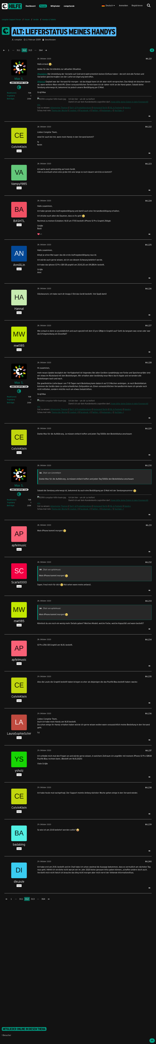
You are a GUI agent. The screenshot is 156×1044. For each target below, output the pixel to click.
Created (72, 110)
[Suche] (148, 5)
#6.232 (148, 562)
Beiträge (10, 99)
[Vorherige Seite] (4, 50)
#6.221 (149, 58)
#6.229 (148, 428)
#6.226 (148, 288)
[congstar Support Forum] (12, 5)
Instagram (106, 110)
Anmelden (123, 5)
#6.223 (148, 163)
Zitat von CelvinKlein (52, 472)
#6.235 (148, 676)
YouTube (118, 110)
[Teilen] (152, 50)
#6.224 (148, 200)
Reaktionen (11, 93)
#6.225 (148, 244)
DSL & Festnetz (115, 107)
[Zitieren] (149, 116)
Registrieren (137, 5)
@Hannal (41, 81)
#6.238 (148, 787)
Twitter (95, 110)
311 (18, 50)
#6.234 (148, 639)
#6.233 (148, 601)
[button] (108, 5)
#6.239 (148, 824)
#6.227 (148, 325)
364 (41, 50)
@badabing (42, 74)
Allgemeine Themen (59, 107)
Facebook (84, 110)
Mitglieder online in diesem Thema (24, 1029)
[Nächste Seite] (46, 50)
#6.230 (148, 465)
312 (24, 50)
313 (30, 50)
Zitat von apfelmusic (52, 569)
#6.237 (148, 750)
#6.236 (148, 713)
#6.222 (148, 126)
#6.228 (148, 362)
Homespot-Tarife (100, 107)
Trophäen (10, 96)
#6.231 (149, 525)
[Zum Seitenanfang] (152, 1040)
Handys (127, 107)
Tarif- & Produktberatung (81, 107)
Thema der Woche (59, 110)
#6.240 (148, 861)
